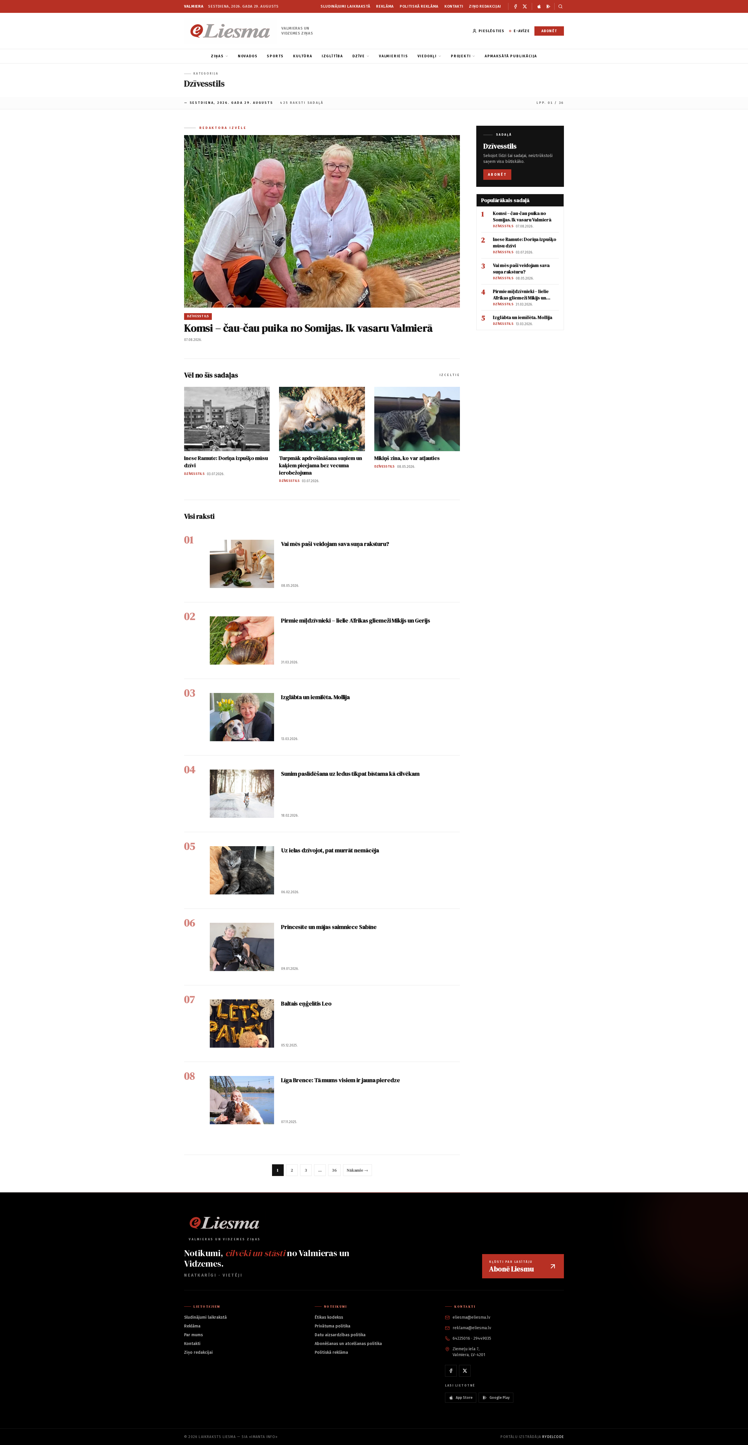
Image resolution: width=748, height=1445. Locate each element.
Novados (248, 56)
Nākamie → (357, 1170)
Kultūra (302, 56)
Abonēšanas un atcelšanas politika (348, 1343)
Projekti (461, 56)
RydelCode (553, 1437)
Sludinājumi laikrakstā (345, 6)
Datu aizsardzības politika (340, 1334)
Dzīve (358, 56)
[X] (524, 6)
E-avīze (521, 31)
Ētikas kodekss (329, 1317)
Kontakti (453, 6)
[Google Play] (548, 6)
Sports (275, 56)
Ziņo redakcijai (485, 6)
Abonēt (549, 31)
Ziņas (217, 56)
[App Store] (539, 6)
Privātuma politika (332, 1326)
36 (334, 1170)
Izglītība (332, 56)
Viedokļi (427, 56)
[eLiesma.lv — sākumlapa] (230, 31)
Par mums (193, 1334)
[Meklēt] (559, 6)
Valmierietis (393, 56)
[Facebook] (515, 6)
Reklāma (385, 6)
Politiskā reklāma (419, 6)
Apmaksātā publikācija (511, 56)
